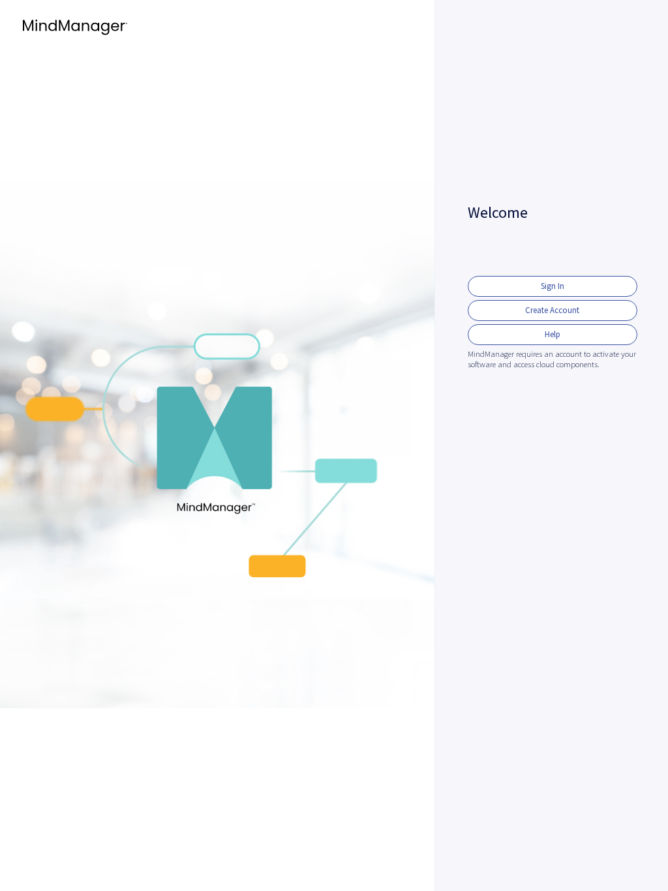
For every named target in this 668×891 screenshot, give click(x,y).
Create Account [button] (552, 310)
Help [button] (552, 334)
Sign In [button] (552, 286)
